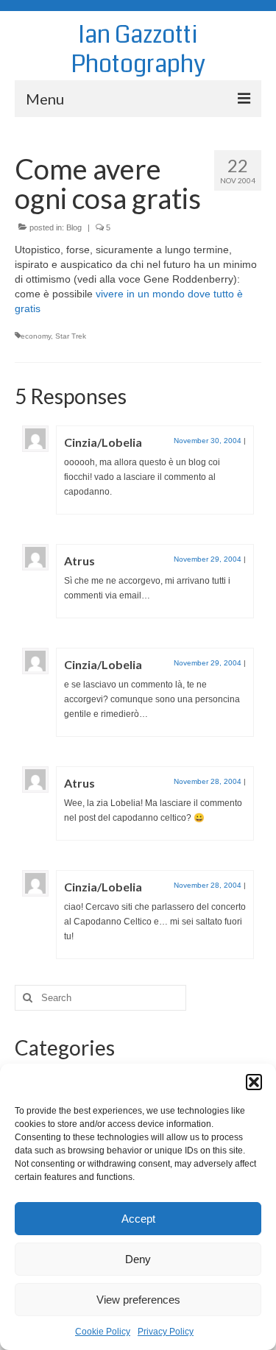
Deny (138, 1259)
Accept (138, 1218)
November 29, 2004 (207, 559)
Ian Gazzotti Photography (138, 49)
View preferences (138, 1299)
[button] (254, 1082)
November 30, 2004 (207, 441)
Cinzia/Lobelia (103, 442)
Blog (74, 227)
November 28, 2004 (207, 781)
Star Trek (70, 336)
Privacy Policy (166, 1331)
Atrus (79, 561)
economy (36, 336)
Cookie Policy (102, 1331)
